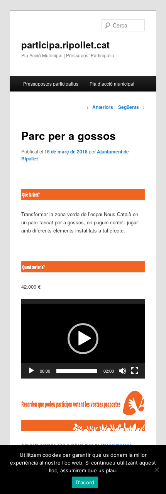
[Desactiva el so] (122, 371)
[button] (83, 338)
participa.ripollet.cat (65, 44)
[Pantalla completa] (135, 371)
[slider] (77, 371)
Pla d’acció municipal (112, 83)
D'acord (85, 482)
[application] (83, 339)
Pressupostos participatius (50, 83)
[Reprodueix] (31, 371)
